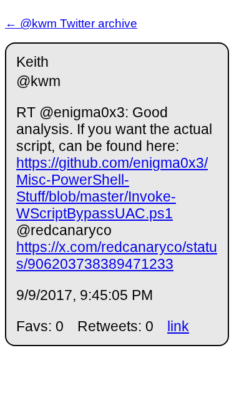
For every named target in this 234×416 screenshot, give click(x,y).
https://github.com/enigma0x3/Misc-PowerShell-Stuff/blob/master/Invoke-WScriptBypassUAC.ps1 (112, 188)
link (178, 326)
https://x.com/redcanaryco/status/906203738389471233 (116, 255)
